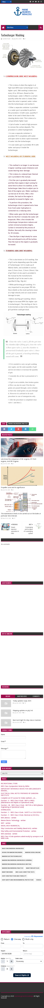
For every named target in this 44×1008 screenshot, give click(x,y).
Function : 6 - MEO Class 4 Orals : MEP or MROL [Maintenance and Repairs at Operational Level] (18, 801)
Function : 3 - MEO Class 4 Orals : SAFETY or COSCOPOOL (21, 812)
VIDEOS (38, 880)
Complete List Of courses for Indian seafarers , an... (18, 798)
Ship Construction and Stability (14, 876)
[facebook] (30, 1)
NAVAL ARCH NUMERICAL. (10, 826)
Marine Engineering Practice (18, 423)
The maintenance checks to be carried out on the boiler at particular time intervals (21, 515)
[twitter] (33, 1)
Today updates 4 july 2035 (22, 701)
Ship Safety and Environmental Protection (17, 880)
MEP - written (5, 823)
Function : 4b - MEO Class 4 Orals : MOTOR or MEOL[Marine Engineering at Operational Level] (22, 806)
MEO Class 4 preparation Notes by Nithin (15, 786)
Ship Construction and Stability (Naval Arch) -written (19, 828)
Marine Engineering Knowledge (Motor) (16, 864)
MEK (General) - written (9, 834)
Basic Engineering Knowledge (13, 848)
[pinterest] (38, 1)
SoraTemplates (19, 1005)
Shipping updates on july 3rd (23, 710)
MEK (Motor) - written (8, 818)
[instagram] (41, 1)
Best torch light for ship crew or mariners (27, 720)
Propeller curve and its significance (13, 487)
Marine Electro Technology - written (13, 820)
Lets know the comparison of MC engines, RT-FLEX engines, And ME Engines (18, 460)
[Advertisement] (22, 19)
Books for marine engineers (12, 852)
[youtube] (36, 1)
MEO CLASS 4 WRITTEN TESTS (25, 872)
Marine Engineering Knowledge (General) (17, 860)
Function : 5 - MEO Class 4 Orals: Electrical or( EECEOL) (20, 815)
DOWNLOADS (6, 810)
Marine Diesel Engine (32, 852)
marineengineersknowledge (23, 996)
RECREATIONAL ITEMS (9, 783)
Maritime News (7, 872)
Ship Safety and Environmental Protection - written (18, 831)
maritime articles (32, 868)
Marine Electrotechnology (12, 856)
